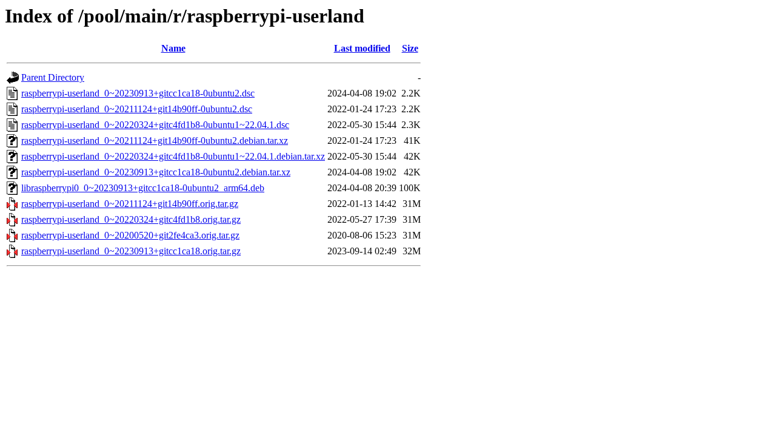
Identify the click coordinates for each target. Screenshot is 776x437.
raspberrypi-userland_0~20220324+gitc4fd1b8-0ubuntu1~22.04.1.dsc (155, 125)
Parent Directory (52, 77)
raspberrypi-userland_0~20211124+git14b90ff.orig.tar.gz (129, 203)
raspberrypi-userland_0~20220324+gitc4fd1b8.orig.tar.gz (131, 219)
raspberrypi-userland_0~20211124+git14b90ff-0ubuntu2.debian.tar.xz (154, 140)
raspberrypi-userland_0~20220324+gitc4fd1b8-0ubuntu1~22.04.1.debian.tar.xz (173, 156)
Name (173, 48)
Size (410, 48)
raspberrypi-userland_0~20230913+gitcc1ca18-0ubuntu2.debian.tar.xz (155, 172)
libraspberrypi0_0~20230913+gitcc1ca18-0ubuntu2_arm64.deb (142, 188)
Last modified (362, 48)
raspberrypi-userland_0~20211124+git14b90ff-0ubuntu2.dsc (136, 109)
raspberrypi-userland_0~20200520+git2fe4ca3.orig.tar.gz (130, 235)
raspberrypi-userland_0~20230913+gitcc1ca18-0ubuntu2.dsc (138, 93)
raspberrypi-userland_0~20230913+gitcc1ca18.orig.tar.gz (131, 251)
